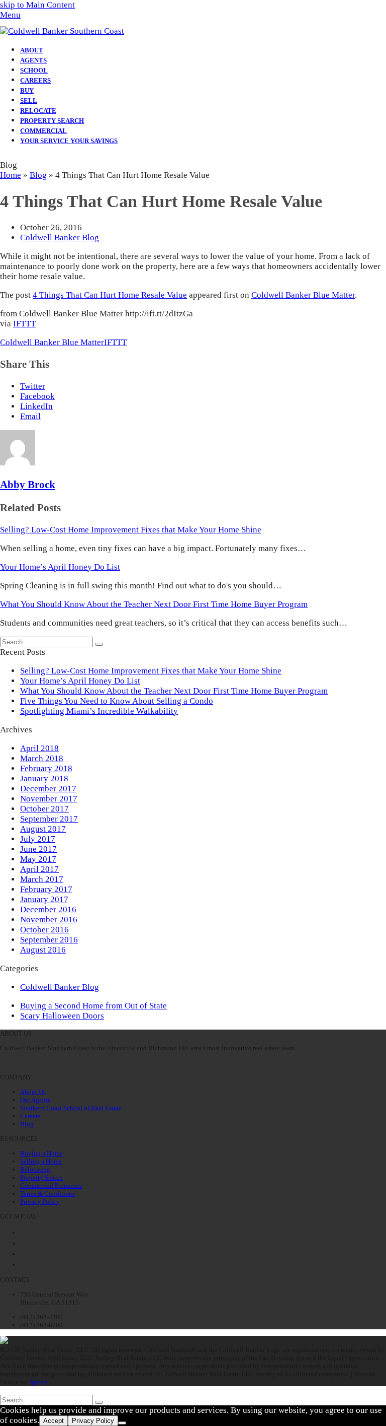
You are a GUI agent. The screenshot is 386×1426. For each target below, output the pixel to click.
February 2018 (46, 768)
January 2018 (44, 778)
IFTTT (24, 323)
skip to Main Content (37, 5)
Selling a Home (41, 1161)
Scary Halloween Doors (62, 1016)
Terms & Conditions (47, 1193)
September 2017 (49, 819)
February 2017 (46, 889)
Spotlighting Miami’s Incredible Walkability (99, 711)
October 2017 (44, 808)
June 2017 (38, 849)
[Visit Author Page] (17, 462)
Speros (38, 1382)
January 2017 (44, 899)
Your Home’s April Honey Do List (60, 567)
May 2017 (38, 859)
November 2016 (48, 919)
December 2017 (48, 788)
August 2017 (43, 829)
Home (10, 175)
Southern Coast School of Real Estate (71, 1108)
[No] (122, 1422)
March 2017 (41, 879)
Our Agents (35, 1100)
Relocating (35, 1169)
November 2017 (48, 798)
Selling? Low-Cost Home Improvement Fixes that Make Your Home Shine (130, 529)
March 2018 (41, 758)
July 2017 (37, 839)
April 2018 (39, 748)
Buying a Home (41, 1153)
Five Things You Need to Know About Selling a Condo (116, 701)
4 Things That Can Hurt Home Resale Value (110, 295)
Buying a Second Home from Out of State (93, 1005)
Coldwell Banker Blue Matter (303, 295)
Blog (38, 175)
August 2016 (43, 950)
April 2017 (39, 869)
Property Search (41, 1177)
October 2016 (44, 929)
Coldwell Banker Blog (59, 237)
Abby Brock (27, 485)
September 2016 (49, 939)
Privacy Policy (40, 1201)
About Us (33, 1092)
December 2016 (48, 909)
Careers (30, 1116)
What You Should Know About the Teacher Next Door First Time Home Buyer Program (154, 604)
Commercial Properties (51, 1185)
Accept (53, 1420)
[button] (10, 15)
